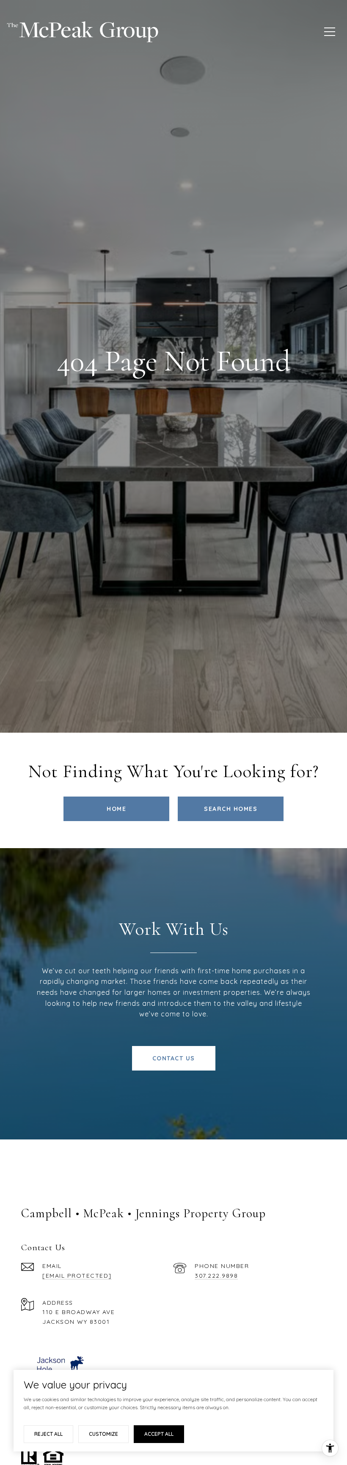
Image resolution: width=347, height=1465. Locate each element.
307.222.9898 (216, 1275)
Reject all (48, 1434)
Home (116, 809)
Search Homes (230, 809)
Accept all (159, 1434)
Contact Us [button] (173, 1058)
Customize (103, 1434)
